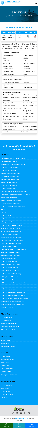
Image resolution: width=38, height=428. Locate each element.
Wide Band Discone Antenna (10, 228)
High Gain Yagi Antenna (8, 289)
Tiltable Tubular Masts (8, 330)
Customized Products (8, 346)
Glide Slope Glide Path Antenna (11, 243)
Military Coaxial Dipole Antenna (11, 264)
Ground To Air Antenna (8, 188)
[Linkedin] (25, 413)
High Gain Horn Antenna (9, 261)
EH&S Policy (5, 362)
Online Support (6, 340)
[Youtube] (21, 413)
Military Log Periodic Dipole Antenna (13, 158)
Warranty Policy (6, 371)
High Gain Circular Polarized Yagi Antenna (14, 298)
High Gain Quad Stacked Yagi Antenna (13, 295)
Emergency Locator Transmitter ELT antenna (15, 194)
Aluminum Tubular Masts (9, 324)
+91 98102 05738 (13, 146)
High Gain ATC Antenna (8, 170)
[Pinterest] (29, 413)
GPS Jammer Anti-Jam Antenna (11, 237)
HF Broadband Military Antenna (11, 280)
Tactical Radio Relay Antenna (10, 255)
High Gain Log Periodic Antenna (11, 225)
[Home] (6, 16)
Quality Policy (5, 356)
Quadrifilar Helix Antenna (9, 246)
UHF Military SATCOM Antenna (11, 231)
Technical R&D (6, 343)
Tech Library (5, 388)
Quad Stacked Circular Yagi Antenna (12, 304)
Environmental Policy (8, 359)
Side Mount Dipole (7, 307)
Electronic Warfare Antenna (10, 179)
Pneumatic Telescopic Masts (10, 327)
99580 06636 (19, 149)
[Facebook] (9, 413)
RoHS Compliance (7, 368)
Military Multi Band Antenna (10, 271)
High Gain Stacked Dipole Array (11, 274)
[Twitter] (17, 413)
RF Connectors (6, 320)
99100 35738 (29, 146)
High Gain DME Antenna (9, 216)
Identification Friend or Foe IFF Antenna (14, 191)
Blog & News (5, 397)
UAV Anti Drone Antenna (9, 185)
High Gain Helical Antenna (9, 267)
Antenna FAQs (5, 391)
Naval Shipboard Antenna (9, 197)
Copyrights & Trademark (9, 375)
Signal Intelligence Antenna (10, 176)
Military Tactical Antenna (9, 182)
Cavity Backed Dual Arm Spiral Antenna (13, 249)
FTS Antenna (5, 210)
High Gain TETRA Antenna (9, 167)
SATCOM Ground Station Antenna (12, 240)
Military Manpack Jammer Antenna (12, 222)
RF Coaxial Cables (6, 317)
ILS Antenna (5, 213)
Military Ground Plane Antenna (11, 277)
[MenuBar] (36, 3)
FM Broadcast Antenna (8, 286)
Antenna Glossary (6, 385)
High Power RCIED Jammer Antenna (13, 207)
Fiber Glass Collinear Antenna (10, 252)
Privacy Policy (5, 365)
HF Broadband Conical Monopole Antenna (14, 283)
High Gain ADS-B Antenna (9, 219)
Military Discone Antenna (9, 161)
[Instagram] (13, 413)
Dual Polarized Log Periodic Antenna (13, 164)
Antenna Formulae (7, 394)
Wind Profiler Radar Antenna (10, 204)
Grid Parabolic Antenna (15, 16)
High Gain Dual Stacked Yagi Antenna (13, 292)
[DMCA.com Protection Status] (19, 409)
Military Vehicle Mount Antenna (11, 200)
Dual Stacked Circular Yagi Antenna (12, 301)
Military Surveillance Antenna (10, 173)
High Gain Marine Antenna (9, 234)
